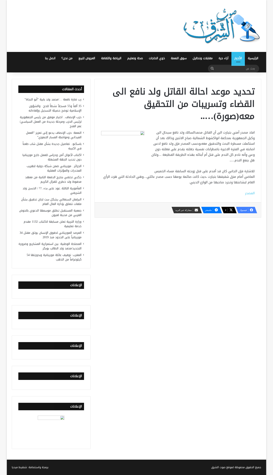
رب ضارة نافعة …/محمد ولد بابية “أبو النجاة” (53, 99)
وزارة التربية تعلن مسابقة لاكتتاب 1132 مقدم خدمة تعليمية (52, 224)
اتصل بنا (50, 58)
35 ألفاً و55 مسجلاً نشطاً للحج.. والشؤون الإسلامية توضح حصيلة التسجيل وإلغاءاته (55, 108)
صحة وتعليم (135, 58)
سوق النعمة (179, 58)
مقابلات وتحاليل (203, 58)
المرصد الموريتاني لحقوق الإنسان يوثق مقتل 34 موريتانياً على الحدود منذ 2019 (50, 235)
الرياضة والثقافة (111, 58)
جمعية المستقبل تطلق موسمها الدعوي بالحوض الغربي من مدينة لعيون (50, 213)
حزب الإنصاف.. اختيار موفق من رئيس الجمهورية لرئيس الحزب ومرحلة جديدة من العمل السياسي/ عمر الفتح (50, 122)
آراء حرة (223, 58)
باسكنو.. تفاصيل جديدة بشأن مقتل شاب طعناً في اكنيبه (52, 146)
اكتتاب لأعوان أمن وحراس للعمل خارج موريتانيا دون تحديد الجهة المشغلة (51, 157)
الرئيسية (253, 58)
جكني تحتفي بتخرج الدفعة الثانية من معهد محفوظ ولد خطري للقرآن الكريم (53, 179)
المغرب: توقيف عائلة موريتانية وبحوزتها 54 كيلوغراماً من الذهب (54, 257)
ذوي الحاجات (157, 58)
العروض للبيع (86, 58)
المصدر (250, 193)
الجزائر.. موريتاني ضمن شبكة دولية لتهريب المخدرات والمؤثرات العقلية (54, 168)
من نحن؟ (67, 58)
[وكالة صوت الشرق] (221, 26)
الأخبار (238, 58)
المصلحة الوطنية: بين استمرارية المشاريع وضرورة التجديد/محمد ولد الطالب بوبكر (50, 246)
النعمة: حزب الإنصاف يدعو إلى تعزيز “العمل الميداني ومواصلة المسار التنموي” (53, 135)
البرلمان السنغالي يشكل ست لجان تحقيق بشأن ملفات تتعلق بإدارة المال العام (51, 202)
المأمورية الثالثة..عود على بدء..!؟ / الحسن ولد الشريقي (52, 191)
